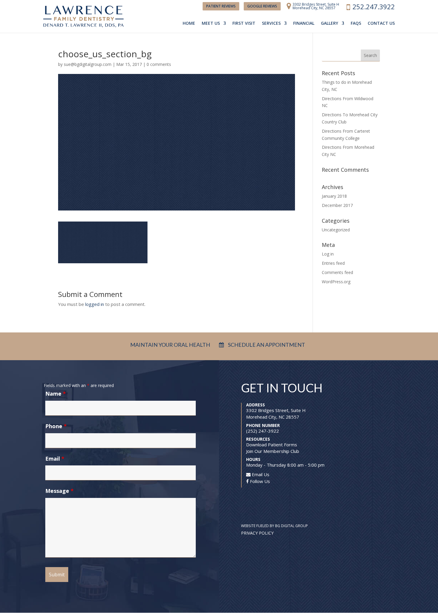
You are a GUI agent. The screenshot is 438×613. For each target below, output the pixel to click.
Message (59, 490)
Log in (328, 254)
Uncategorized (336, 230)
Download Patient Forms (271, 445)
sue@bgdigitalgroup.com (87, 64)
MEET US (211, 23)
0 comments (159, 64)
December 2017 (337, 205)
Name (55, 393)
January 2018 (334, 196)
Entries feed (333, 263)
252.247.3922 (373, 8)
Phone (56, 426)
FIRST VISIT (243, 23)
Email (54, 458)
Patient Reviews (221, 6)
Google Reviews (262, 6)
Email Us (260, 474)
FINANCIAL (303, 23)
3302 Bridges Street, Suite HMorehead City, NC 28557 (316, 6)
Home (189, 23)
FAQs (356, 23)
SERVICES (271, 23)
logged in (94, 304)
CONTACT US (381, 23)
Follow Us (259, 481)
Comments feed (337, 272)
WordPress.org (336, 281)
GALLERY (329, 23)
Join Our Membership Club (272, 451)
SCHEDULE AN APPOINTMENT (266, 344)
